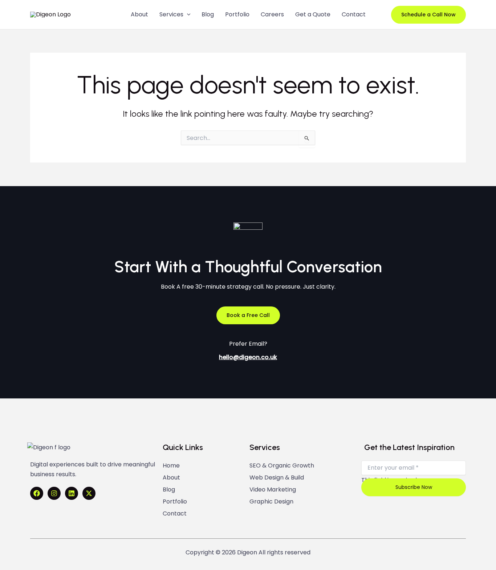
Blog (169, 490)
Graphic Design (271, 502)
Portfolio (175, 502)
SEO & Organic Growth (281, 466)
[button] (428, 15)
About (171, 478)
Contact (175, 514)
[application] (187, 14)
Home (171, 466)
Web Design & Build (276, 478)
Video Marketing (272, 490)
